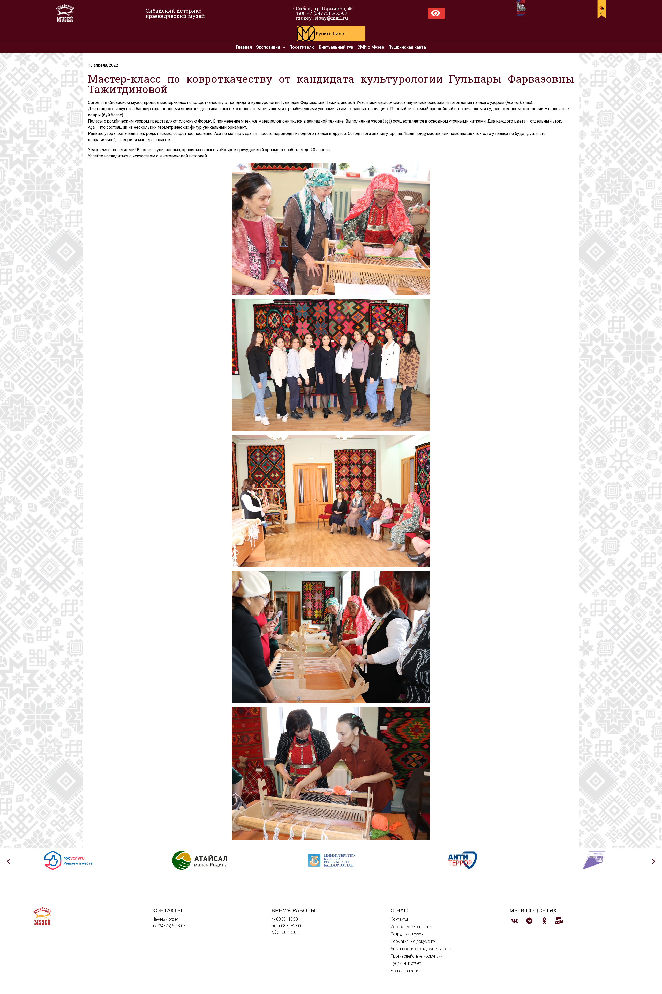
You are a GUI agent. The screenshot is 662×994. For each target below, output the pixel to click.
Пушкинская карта (407, 47)
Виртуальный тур (336, 47)
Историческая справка (411, 926)
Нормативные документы (413, 941)
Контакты (399, 919)
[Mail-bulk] (559, 921)
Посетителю (302, 47)
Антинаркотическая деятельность (420, 948)
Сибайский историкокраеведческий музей (175, 13)
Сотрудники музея (406, 933)
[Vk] (515, 921)
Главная (244, 47)
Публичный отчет (405, 963)
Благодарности (404, 970)
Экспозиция (268, 47)
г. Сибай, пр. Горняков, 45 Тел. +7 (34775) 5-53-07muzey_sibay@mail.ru (322, 13)
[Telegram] (530, 921)
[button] (331, 33)
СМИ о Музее (370, 47)
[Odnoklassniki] (544, 921)
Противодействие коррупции (416, 956)
